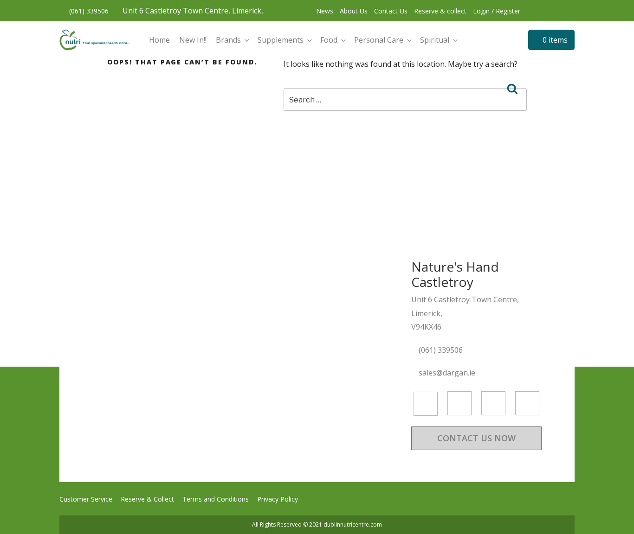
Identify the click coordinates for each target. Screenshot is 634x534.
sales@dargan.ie (448, 373)
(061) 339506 (88, 10)
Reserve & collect (440, 10)
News (324, 10)
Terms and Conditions (215, 499)
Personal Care (378, 40)
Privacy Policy (277, 499)
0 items (554, 40)
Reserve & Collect (147, 499)
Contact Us (391, 10)
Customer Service (85, 499)
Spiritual (434, 40)
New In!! (193, 40)
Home (159, 40)
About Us (354, 10)
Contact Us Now (476, 438)
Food (328, 40)
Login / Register (496, 10)
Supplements (281, 40)
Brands (228, 40)
